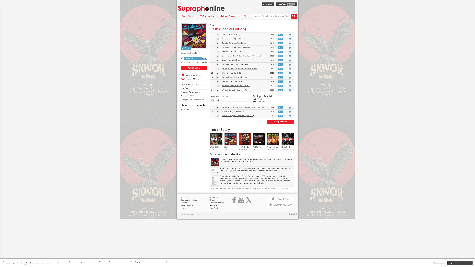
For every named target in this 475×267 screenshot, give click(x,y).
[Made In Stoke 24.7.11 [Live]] (273, 139)
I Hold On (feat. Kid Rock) (231, 73)
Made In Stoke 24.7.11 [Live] (277, 147)
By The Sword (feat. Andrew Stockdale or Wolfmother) (241, 56)
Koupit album (194, 68)
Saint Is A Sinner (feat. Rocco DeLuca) (236, 86)
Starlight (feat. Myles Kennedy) (233, 81)
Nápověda (214, 197)
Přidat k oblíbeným (193, 79)
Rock (187, 88)
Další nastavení (439, 263)
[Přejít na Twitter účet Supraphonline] (249, 200)
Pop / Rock (187, 16)
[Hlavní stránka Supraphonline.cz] (201, 8)
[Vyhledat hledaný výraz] (294, 16)
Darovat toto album (193, 75)
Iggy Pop (261, 101)
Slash (188, 109)
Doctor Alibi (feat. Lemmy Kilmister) (235, 64)
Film (246, 16)
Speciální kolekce (217, 202)
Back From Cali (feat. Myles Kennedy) (236, 47)
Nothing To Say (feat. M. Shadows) (234, 77)
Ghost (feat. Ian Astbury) (231, 34)
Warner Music (194, 92)
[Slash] (230, 139)
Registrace (267, 4)
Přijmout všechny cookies (460, 263)
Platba (183, 208)
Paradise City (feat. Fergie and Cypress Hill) (238, 116)
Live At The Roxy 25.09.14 (248, 147)
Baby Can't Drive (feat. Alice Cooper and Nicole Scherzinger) (243, 107)
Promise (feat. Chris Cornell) (232, 52)
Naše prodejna (187, 205)
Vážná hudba (207, 16)
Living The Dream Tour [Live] (291, 147)
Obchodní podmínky (189, 200)
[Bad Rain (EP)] (259, 139)
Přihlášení (281, 4)
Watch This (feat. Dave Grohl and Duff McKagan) (239, 69)
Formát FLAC (215, 205)
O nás (212, 200)
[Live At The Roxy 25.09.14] (244, 139)
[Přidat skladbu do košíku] (290, 34)
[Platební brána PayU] (292, 215)
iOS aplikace (282, 199)
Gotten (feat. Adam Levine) (231, 60)
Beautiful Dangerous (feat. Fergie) (234, 43)
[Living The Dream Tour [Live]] (287, 139)
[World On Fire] (216, 139)
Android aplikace (282, 205)
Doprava (184, 202)
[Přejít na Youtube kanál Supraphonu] (241, 200)
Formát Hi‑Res (215, 208)
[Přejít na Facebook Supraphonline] (234, 200)
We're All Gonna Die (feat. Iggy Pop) (235, 90)
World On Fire (215, 147)
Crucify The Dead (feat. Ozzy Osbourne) (236, 39)
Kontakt (184, 197)
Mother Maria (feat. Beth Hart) (233, 111)
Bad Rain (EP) (258, 147)
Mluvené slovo (228, 16)
